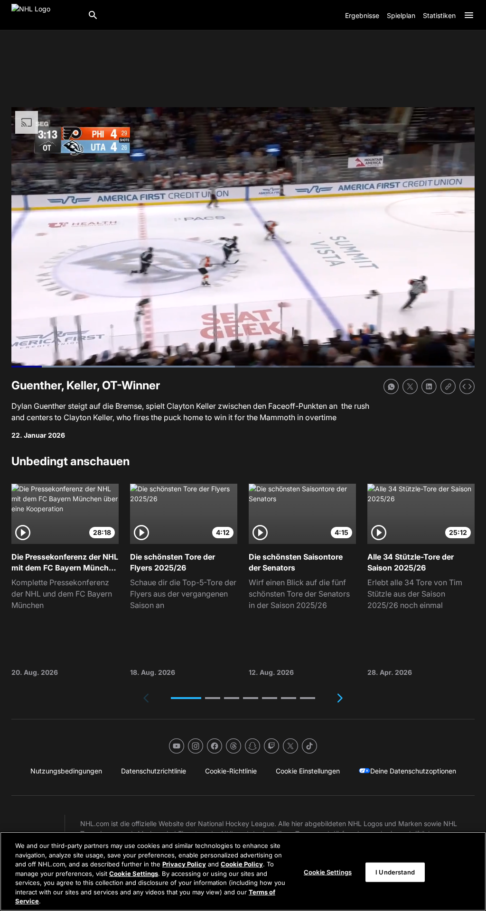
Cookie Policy (242, 864)
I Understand (395, 871)
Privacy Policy (184, 864)
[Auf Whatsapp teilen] (391, 386)
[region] (243, 871)
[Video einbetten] (467, 386)
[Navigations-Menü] (469, 15)
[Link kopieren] (448, 386)
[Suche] (93, 15)
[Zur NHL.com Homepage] (45, 15)
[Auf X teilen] (410, 386)
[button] (186, 698)
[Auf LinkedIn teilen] (429, 386)
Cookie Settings (133, 873)
